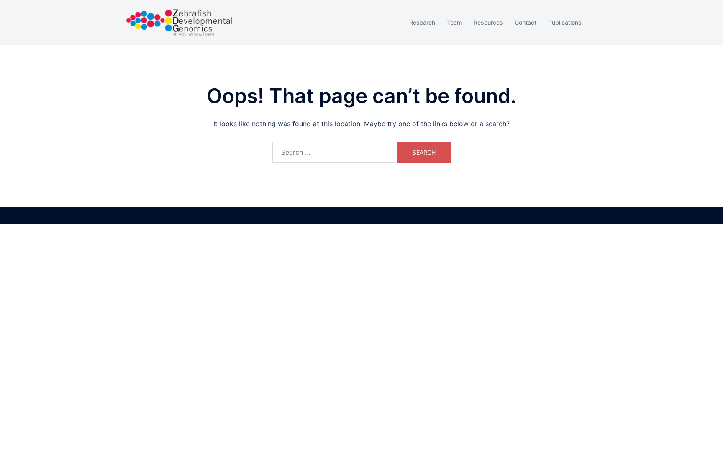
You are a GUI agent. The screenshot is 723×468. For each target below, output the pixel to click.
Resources (488, 22)
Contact (525, 22)
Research (422, 22)
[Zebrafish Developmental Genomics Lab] (179, 22)
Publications (565, 22)
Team (454, 22)
